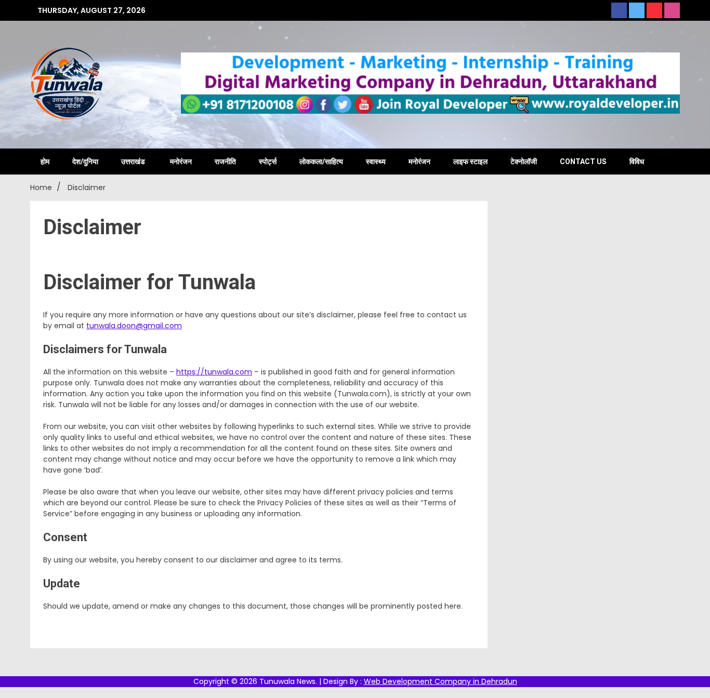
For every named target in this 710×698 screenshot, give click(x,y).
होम (45, 161)
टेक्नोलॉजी (523, 161)
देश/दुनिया (85, 161)
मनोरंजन (181, 161)
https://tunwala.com (214, 372)
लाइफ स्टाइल (470, 161)
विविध (636, 161)
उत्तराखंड (133, 161)
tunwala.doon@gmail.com (134, 325)
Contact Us (583, 161)
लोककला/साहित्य (321, 161)
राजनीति (225, 161)
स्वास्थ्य (376, 161)
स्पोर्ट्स (268, 161)
